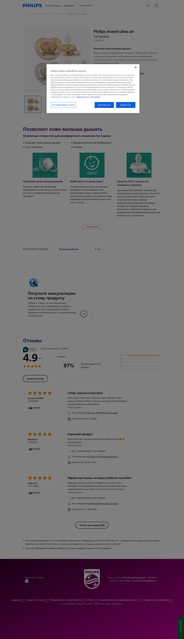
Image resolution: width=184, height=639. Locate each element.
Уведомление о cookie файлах (88, 97)
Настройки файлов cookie (63, 104)
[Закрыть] (136, 67)
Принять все (125, 104)
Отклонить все (104, 104)
